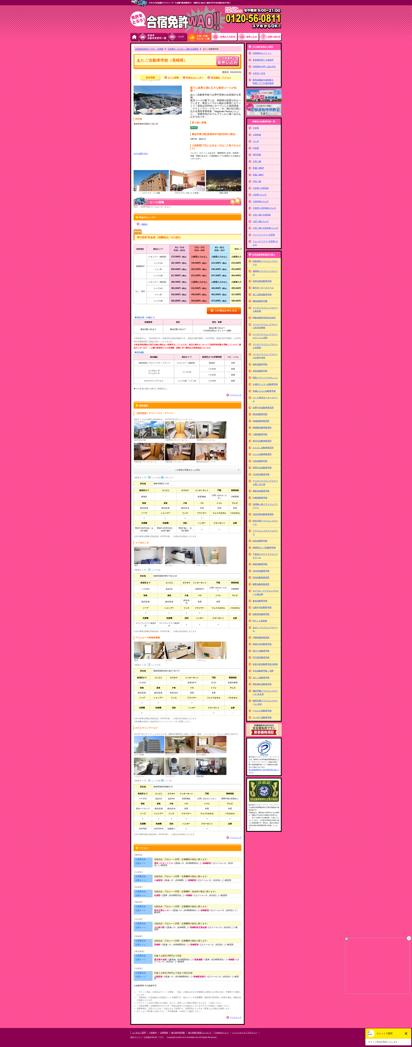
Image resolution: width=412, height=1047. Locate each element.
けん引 (256, 141)
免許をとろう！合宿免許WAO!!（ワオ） (147, 1037)
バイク (177, 37)
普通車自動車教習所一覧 (153, 37)
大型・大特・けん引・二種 (199, 37)
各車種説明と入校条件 (263, 60)
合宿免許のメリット (262, 53)
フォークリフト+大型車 (264, 235)
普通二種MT (258, 168)
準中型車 (257, 154)
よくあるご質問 (139, 1033)
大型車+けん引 (260, 195)
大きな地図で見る (141, 153)
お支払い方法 (259, 73)
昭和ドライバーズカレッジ (265, 377)
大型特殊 (257, 135)
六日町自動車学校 (261, 474)
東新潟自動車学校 (261, 491)
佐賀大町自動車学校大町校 (265, 664)
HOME (134, 37)
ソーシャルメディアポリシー (244, 1033)
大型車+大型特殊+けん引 (264, 208)
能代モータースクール (263, 288)
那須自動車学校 (260, 414)
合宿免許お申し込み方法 (264, 66)
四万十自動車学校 (261, 651)
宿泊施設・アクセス (221, 77)
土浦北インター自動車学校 (265, 384)
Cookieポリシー (222, 1033)
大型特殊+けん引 (261, 201)
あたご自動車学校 (261, 677)
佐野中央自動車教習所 (263, 407)
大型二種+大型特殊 (262, 215)
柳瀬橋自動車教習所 (262, 427)
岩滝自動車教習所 (261, 577)
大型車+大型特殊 (261, 188)
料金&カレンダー (195, 77)
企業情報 (164, 1033)
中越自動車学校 (260, 497)
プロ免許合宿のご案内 (262, 47)
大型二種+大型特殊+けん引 (265, 228)
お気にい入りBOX (224, 37)
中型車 (256, 148)
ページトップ (235, 395)
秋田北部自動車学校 (262, 281)
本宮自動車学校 (260, 371)
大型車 (256, 128)
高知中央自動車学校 (262, 644)
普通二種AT (258, 175)
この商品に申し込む (224, 311)
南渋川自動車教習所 (262, 441)
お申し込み (248, 37)
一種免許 (144, 224)
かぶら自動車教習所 (262, 454)
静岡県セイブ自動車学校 (264, 547)
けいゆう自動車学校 (262, 717)
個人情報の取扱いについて (199, 1033)
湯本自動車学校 (260, 364)
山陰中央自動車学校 (262, 607)
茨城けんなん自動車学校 (264, 391)
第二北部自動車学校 (262, 294)
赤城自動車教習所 (261, 421)
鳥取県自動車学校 (261, 614)
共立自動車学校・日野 (263, 671)
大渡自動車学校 (260, 434)
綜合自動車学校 (260, 541)
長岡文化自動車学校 (262, 467)
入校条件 (153, 1033)
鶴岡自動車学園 (260, 301)
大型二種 (257, 161)
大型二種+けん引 (261, 221)
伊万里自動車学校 (261, 657)
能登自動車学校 (260, 564)
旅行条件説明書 (178, 1033)
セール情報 (173, 77)
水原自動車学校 (260, 461)
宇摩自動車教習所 (261, 637)
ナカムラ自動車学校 (262, 710)
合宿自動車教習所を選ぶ (263, 254)
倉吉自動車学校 (260, 601)
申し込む (227, 61)
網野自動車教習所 (261, 584)
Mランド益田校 (260, 621)
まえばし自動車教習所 (263, 447)
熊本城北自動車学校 (262, 684)
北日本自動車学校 (261, 571)
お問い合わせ (270, 37)
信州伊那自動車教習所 (263, 514)
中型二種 (257, 181)
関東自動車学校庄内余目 (264, 317)
